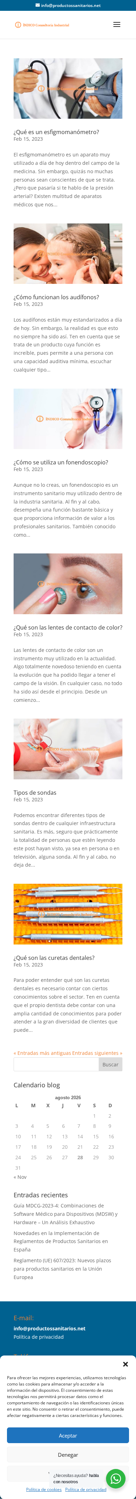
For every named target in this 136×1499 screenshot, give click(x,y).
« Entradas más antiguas (42, 1053)
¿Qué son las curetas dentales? (54, 958)
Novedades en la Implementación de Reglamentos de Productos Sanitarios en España (61, 1241)
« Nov (20, 1177)
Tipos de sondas (35, 792)
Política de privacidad (85, 1489)
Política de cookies (44, 1489)
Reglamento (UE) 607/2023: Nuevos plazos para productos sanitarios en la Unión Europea (62, 1268)
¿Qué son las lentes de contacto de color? (68, 627)
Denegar (68, 1454)
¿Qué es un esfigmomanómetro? (56, 132)
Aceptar (68, 1435)
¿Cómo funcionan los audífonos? (56, 297)
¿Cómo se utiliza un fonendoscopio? (61, 462)
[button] (125, 1364)
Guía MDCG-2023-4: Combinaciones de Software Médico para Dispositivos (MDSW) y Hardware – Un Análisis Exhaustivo (66, 1214)
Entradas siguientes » (97, 1053)
